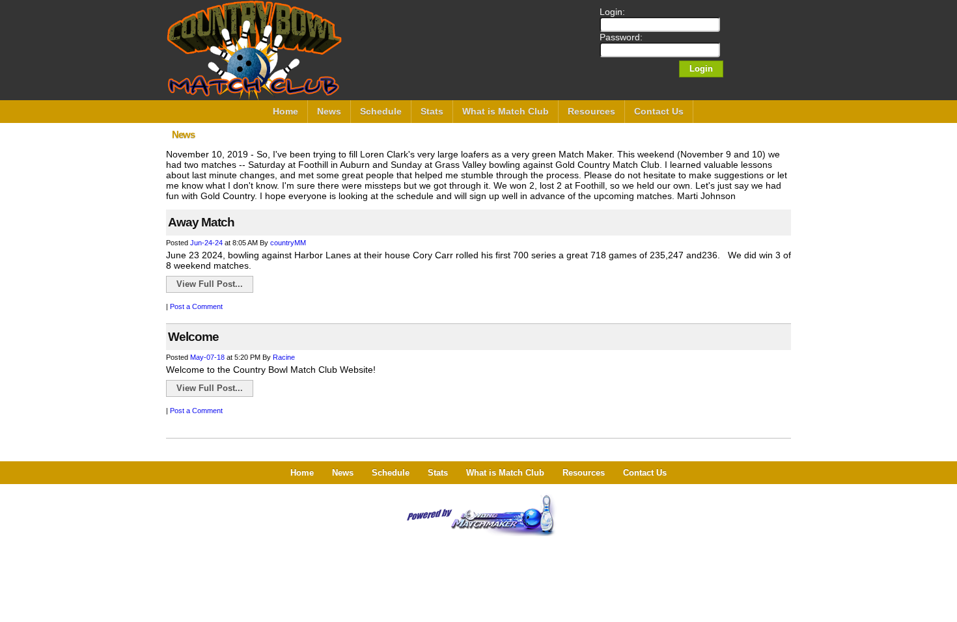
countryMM (288, 243)
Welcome (193, 337)
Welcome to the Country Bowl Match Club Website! (271, 369)
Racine (284, 357)
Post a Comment (196, 306)
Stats (432, 111)
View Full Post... (209, 284)
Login (701, 69)
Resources (591, 111)
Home (285, 111)
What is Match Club (505, 111)
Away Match (201, 222)
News (329, 111)
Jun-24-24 (206, 243)
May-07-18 (207, 357)
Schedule (381, 111)
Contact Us (659, 111)
